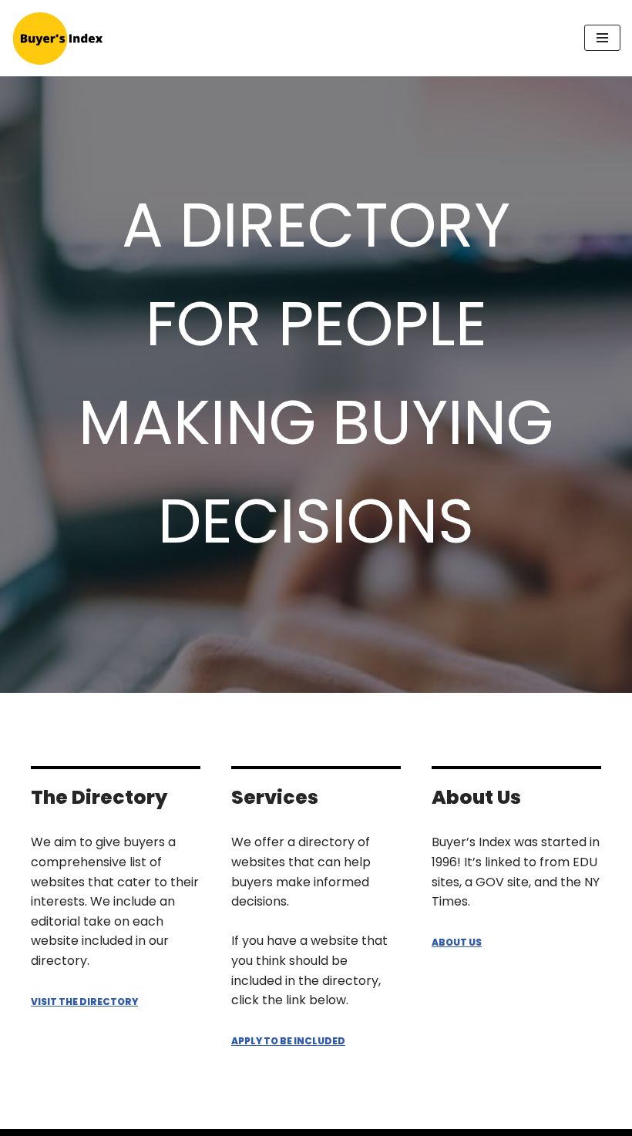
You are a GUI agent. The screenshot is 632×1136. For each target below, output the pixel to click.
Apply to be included (288, 1040)
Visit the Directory (84, 1001)
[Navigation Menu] (602, 38)
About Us (457, 942)
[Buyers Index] (58, 38)
